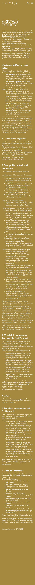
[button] (28, 3)
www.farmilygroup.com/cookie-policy (13, 159)
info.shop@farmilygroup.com (10, 43)
